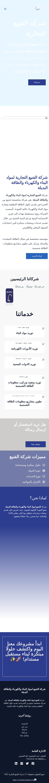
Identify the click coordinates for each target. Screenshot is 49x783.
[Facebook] (32, 763)
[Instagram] (21, 763)
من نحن (24, 727)
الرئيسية (24, 724)
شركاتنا (24, 733)
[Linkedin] (16, 763)
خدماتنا (24, 730)
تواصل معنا (24, 736)
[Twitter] (27, 763)
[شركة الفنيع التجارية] (38, 9)
